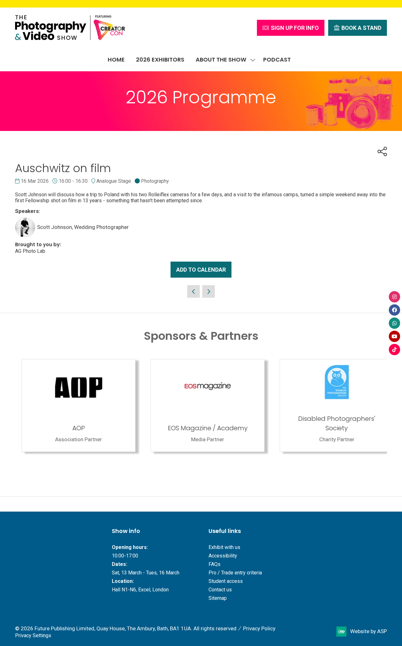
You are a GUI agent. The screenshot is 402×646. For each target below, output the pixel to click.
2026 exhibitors (160, 59)
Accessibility (223, 556)
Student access (226, 581)
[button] (290, 28)
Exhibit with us (224, 547)
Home (116, 59)
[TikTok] (394, 349)
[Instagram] (394, 296)
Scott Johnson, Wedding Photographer (83, 227)
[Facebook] (394, 310)
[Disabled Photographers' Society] (330, 405)
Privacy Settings (33, 635)
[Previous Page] (193, 291)
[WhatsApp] (394, 323)
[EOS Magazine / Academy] (201, 405)
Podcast (277, 59)
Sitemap (218, 598)
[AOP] (72, 405)
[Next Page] (208, 291)
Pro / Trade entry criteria (235, 573)
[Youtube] (394, 336)
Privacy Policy (259, 628)
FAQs (214, 564)
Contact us (220, 590)
